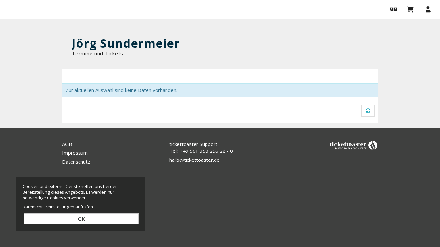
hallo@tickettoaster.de (194, 160)
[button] (393, 9)
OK (81, 218)
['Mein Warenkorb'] (410, 9)
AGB (67, 144)
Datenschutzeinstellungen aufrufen (58, 207)
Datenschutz (76, 162)
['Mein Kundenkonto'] (428, 9)
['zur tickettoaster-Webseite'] (354, 144)
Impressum (75, 153)
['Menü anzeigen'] (12, 9)
